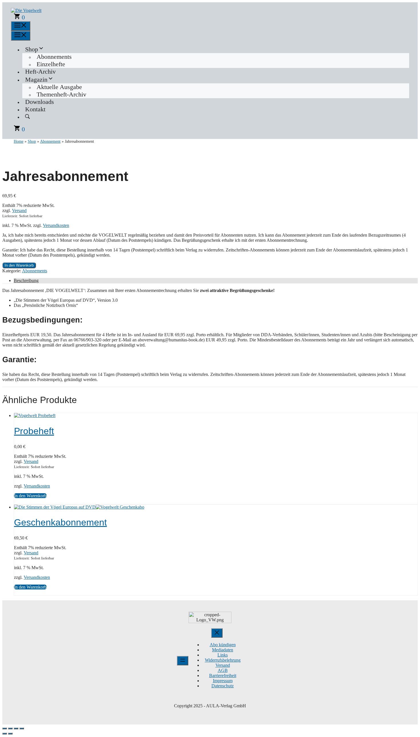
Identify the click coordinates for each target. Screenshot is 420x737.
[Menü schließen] (217, 633)
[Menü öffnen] (182, 660)
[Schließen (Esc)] (21, 728)
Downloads (39, 101)
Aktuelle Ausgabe (59, 86)
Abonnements (54, 56)
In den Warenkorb (19, 265)
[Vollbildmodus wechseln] (10, 728)
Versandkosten (56, 225)
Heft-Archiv (40, 71)
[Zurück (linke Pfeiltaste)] (4, 733)
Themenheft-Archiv (61, 94)
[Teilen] (16, 728)
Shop (31, 49)
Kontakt (35, 109)
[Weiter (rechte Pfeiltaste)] (10, 733)
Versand (19, 210)
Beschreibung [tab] (26, 280)
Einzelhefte (51, 64)
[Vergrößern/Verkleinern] (4, 728)
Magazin (36, 79)
